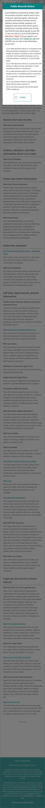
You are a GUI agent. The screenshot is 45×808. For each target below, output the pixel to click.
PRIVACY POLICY (12, 39)
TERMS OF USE (29, 39)
